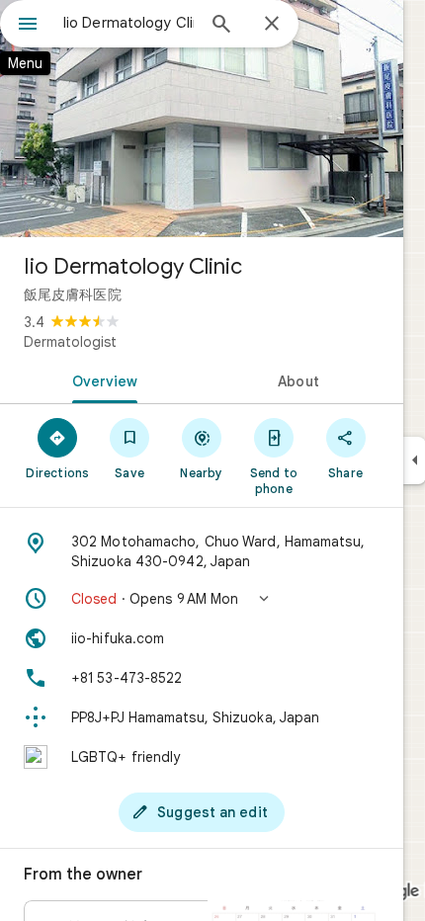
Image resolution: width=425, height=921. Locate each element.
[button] (201, 599)
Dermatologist (70, 342)
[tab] (101, 379)
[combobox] (128, 23)
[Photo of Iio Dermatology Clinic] (201, 118)
